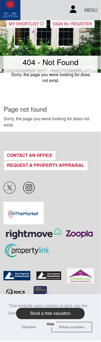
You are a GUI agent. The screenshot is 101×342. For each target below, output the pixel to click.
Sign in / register (72, 24)
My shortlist (24, 24)
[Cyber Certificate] (41, 292)
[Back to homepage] (10, 10)
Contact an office (29, 155)
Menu (91, 10)
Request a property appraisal (45, 165)
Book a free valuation (50, 313)
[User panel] (73, 10)
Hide (50, 324)
